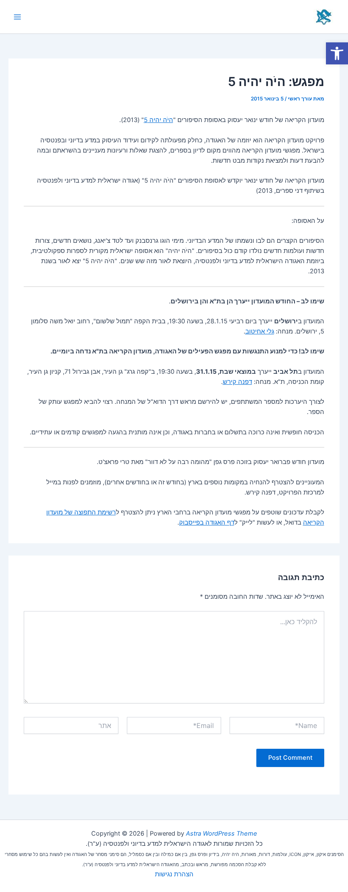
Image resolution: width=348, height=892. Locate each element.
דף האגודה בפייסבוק (206, 522)
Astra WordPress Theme (221, 833)
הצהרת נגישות (174, 874)
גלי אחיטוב (259, 331)
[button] (337, 53)
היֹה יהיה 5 (158, 120)
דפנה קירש (237, 382)
